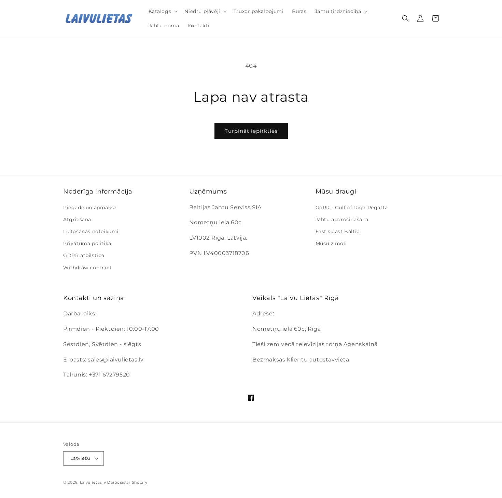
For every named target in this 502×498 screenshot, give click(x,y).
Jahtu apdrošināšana (342, 219)
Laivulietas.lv (93, 482)
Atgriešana (77, 219)
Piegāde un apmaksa (90, 207)
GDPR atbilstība (83, 255)
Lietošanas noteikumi (90, 231)
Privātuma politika (87, 243)
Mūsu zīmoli (331, 243)
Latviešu (80, 458)
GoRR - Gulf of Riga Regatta (352, 207)
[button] (162, 11)
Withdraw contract (87, 268)
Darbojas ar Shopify (127, 482)
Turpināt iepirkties (251, 131)
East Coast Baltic (338, 231)
